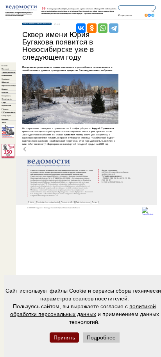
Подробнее (101, 337)
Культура (5, 92)
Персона (4, 89)
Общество (5, 82)
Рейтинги (5, 109)
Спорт (4, 102)
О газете (31, 202)
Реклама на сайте (67, 202)
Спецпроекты (6, 96)
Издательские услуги (82, 202)
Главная (4, 66)
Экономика (5, 79)
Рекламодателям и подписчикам (47, 202)
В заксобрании (7, 75)
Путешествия (6, 106)
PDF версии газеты (8, 112)
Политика (5, 69)
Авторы (94, 202)
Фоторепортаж (7, 99)
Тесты (4, 122)
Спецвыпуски (6, 116)
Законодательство (8, 72)
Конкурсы (5, 119)
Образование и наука (9, 86)
